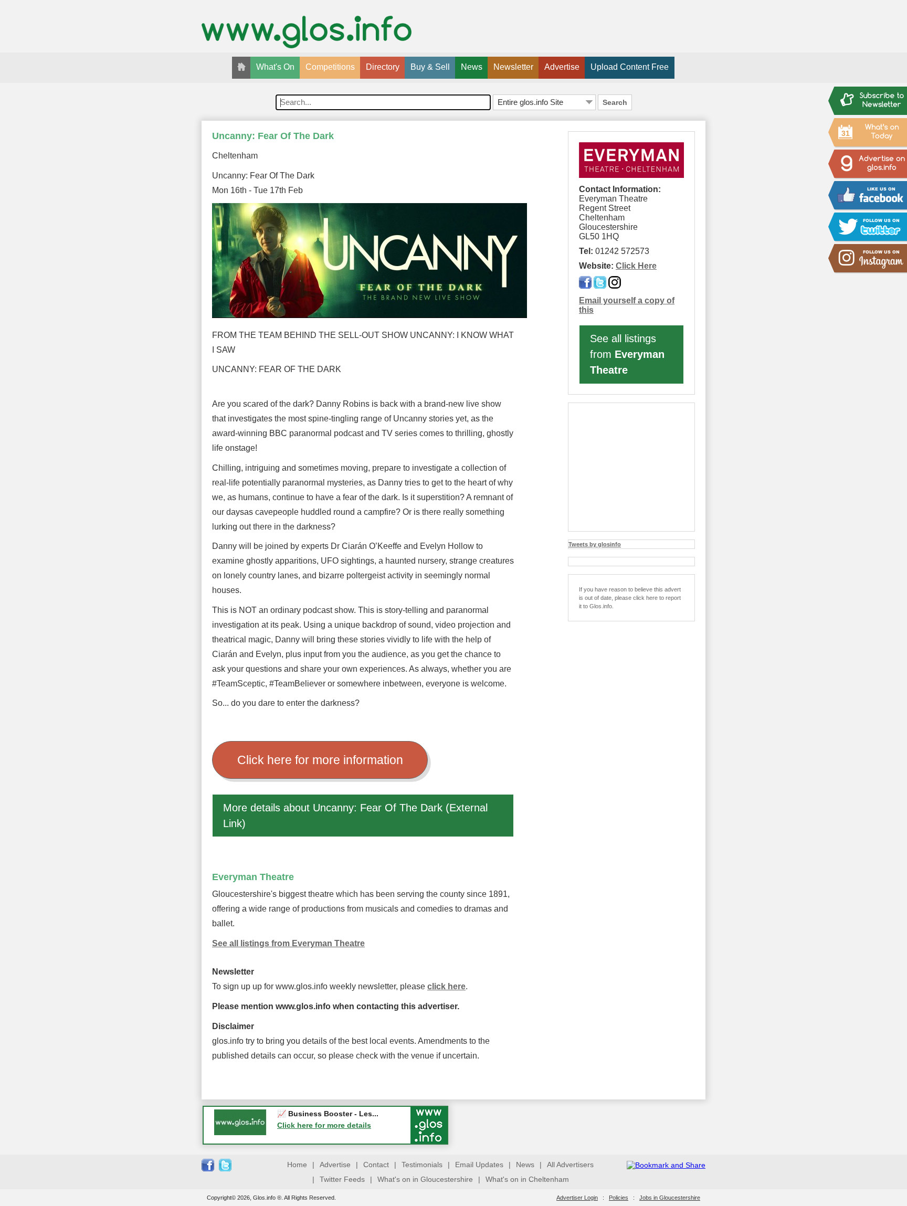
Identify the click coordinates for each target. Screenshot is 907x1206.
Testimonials (422, 1164)
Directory (382, 66)
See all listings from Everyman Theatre (288, 943)
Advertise (561, 66)
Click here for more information (320, 760)
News (471, 66)
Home (297, 1164)
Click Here (636, 265)
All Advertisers (570, 1164)
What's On (275, 66)
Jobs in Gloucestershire (669, 1197)
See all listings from (627, 354)
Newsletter (513, 66)
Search (615, 102)
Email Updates (479, 1164)
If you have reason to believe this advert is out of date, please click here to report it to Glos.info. (630, 597)
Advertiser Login (577, 1197)
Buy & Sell (430, 66)
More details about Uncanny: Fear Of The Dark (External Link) (355, 815)
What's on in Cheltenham (527, 1179)
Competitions (330, 66)
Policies (618, 1197)
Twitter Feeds (342, 1179)
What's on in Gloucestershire (425, 1179)
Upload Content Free (629, 66)
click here (446, 986)
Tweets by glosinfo (594, 544)
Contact (376, 1164)
